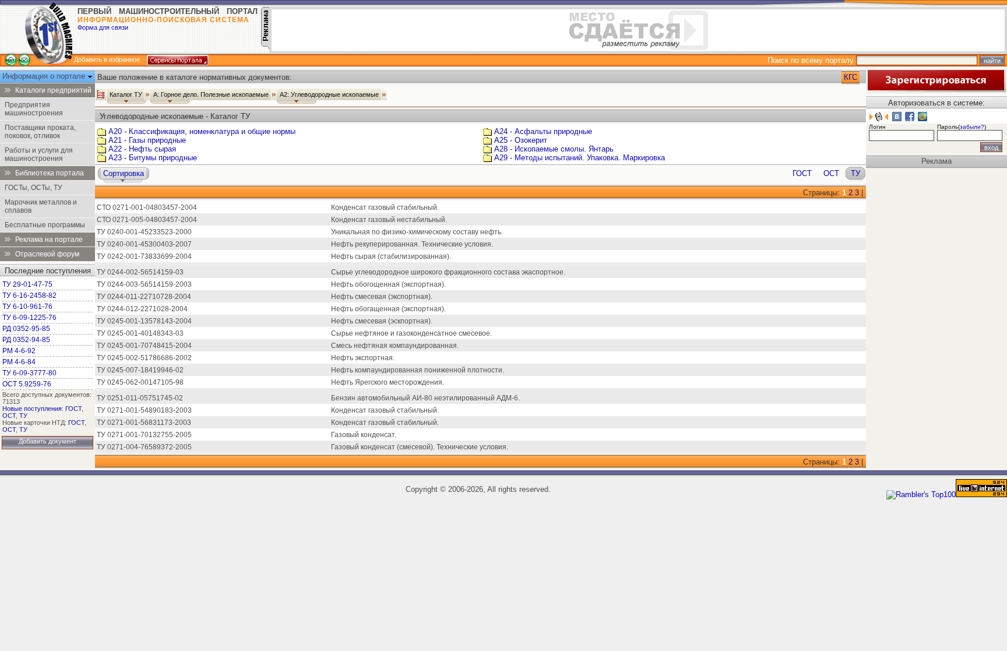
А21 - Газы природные (147, 140)
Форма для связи (103, 27)
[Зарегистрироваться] (936, 89)
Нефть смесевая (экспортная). (381, 297)
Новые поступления (32, 408)
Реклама (936, 161)
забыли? (972, 127)
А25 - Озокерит (520, 140)
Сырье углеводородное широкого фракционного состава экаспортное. (448, 272)
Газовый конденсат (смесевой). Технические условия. (419, 447)
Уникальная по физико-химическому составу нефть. (417, 232)
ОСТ (9, 415)
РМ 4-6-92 (19, 351)
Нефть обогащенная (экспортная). (388, 309)
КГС (850, 77)
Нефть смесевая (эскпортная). (381, 321)
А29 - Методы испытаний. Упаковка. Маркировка (579, 157)
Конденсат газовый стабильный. (385, 207)
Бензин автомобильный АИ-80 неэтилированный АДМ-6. (425, 398)
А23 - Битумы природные (152, 157)
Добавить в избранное (107, 59)
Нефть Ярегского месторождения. (387, 382)
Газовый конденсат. (363, 435)
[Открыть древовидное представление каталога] (101, 94)
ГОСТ (73, 408)
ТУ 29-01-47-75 (27, 284)
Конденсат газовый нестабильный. (389, 220)
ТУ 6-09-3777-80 (29, 373)
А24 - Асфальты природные (543, 131)
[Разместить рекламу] (265, 46)
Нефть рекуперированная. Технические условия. (412, 244)
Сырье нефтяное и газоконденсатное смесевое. (411, 333)
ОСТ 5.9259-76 (26, 384)
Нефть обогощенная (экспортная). (388, 284)
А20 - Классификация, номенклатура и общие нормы (201, 131)
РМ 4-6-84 (19, 362)
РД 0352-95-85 (26, 329)
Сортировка (123, 173)
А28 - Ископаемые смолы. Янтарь (554, 149)
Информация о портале (44, 76)
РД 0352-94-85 (26, 340)
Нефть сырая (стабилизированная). (391, 256)
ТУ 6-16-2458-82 (29, 295)
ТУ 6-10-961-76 (27, 306)
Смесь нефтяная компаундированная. (395, 346)
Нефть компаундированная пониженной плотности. (417, 370)
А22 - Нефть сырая (142, 149)
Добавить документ (47, 441)
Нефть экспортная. (363, 358)
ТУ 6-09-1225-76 (29, 318)
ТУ (23, 415)
